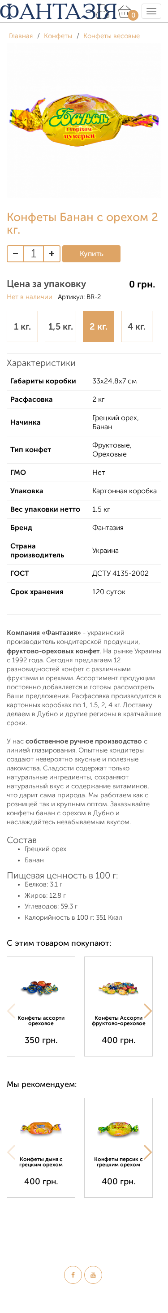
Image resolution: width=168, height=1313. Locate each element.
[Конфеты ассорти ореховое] (41, 987)
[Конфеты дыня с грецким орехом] (41, 1128)
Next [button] (148, 1011)
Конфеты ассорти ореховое (41, 1020)
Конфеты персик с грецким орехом (118, 1162)
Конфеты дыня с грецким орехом (41, 1162)
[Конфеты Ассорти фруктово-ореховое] (118, 987)
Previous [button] (11, 1011)
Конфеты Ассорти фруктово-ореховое (119, 1020)
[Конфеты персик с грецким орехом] (118, 1128)
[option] (45, 1006)
